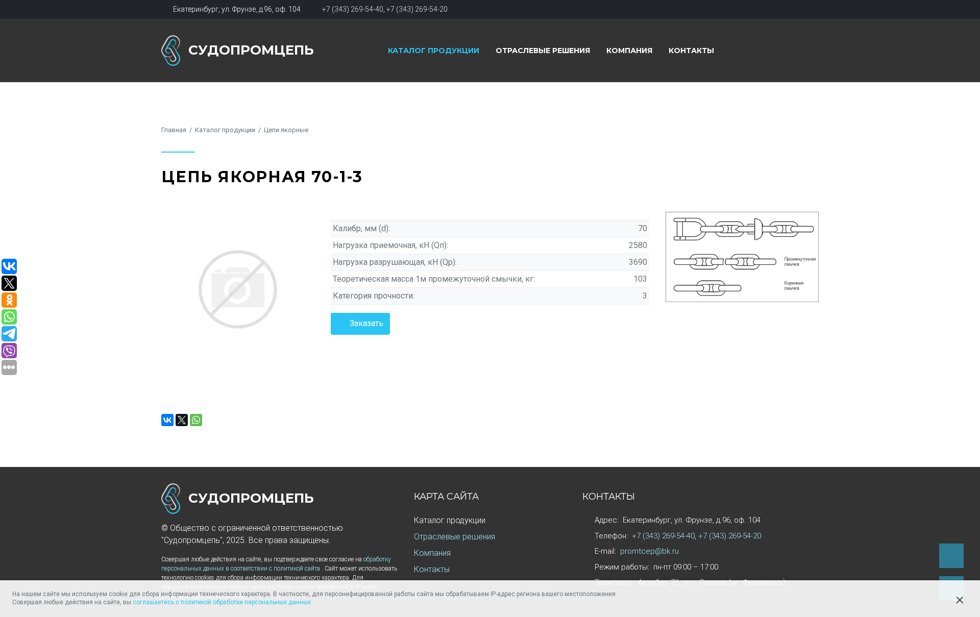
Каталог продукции (433, 50)
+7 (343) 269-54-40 (352, 9)
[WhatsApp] (196, 420)
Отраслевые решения (543, 50)
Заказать (366, 323)
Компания (629, 50)
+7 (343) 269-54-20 (417, 9)
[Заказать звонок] (951, 556)
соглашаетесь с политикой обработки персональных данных (222, 602)
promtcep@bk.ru (649, 551)
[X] (182, 420)
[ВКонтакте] (167, 420)
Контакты (691, 50)
